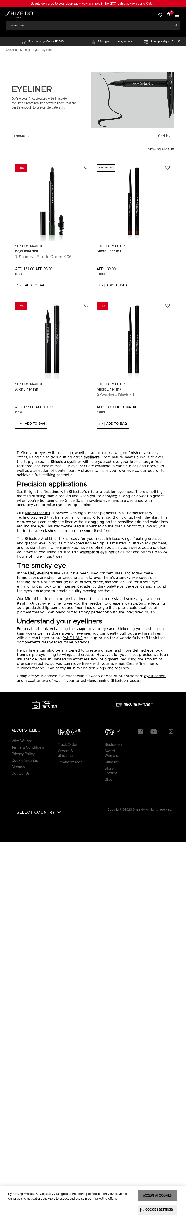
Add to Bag (35, 285)
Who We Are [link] (22, 741)
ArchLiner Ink (26, 389)
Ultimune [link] (112, 762)
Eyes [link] (36, 50)
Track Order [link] (67, 745)
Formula (18, 136)
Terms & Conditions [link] (28, 747)
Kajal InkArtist (26, 251)
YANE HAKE (73, 638)
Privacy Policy (23, 754)
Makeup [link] (25, 50)
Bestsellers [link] (114, 745)
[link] (19, 14)
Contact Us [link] (21, 774)
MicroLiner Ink (109, 251)
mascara (134, 681)
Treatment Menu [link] (71, 762)
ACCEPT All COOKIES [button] (157, 1195)
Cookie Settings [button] (25, 761)
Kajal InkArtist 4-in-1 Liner (39, 604)
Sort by (164, 136)
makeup (132, 457)
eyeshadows (155, 676)
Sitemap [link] (18, 767)
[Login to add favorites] (86, 168)
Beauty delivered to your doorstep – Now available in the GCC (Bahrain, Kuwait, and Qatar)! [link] (93, 3)
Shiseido (11, 50)
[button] (177, 14)
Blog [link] (109, 779)
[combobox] (91, 25)
